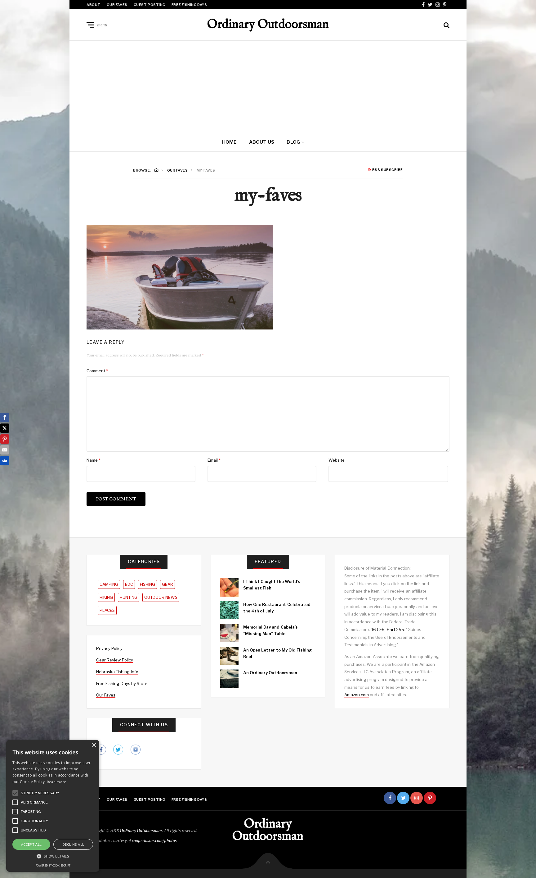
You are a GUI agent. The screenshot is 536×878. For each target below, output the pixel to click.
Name (93, 460)
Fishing (147, 584)
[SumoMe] (4, 460)
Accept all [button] (31, 844)
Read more (56, 781)
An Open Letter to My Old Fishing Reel (277, 653)
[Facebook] (4, 417)
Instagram (438, 4)
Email (214, 460)
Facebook (423, 4)
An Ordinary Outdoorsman (270, 672)
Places (107, 610)
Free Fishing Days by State (121, 683)
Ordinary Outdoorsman (268, 25)
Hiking (106, 597)
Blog (293, 142)
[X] (4, 428)
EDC (129, 584)
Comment (97, 370)
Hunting (128, 597)
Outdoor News (160, 597)
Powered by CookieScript (52, 865)
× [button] (94, 745)
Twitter (430, 4)
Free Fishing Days (189, 4)
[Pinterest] (4, 439)
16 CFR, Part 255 (387, 629)
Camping (109, 584)
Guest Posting (149, 4)
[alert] (52, 806)
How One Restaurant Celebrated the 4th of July (276, 607)
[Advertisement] (268, 87)
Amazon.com (356, 694)
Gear (167, 584)
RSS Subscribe (387, 170)
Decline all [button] (73, 844)
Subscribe (443, 798)
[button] (15, 793)
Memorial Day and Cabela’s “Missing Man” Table (270, 630)
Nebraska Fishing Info (117, 671)
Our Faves (117, 4)
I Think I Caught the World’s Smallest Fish (271, 584)
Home (229, 142)
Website (336, 460)
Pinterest (444, 4)
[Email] (4, 450)
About (93, 4)
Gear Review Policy (114, 659)
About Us (262, 142)
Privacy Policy (109, 648)
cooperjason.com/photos (154, 840)
